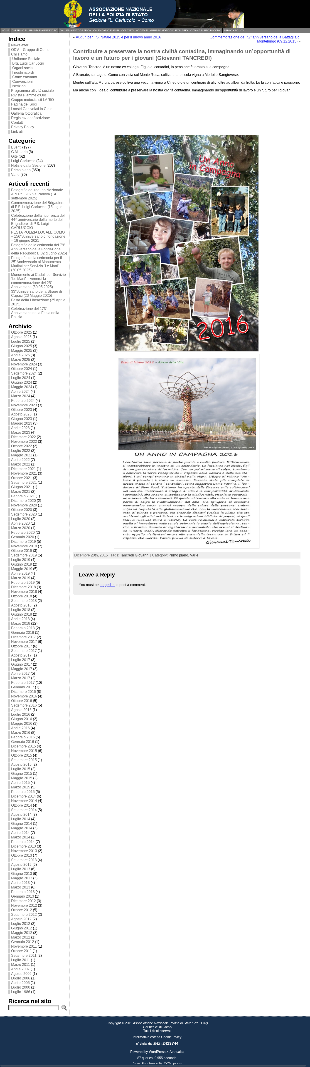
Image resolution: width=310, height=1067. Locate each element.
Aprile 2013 (20, 883)
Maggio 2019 (21, 569)
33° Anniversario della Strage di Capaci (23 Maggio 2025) (36, 293)
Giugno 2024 (21, 382)
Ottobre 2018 (21, 596)
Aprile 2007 (20, 969)
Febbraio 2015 (23, 792)
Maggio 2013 (21, 878)
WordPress (157, 1052)
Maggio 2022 (21, 455)
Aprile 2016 (20, 728)
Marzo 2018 (20, 623)
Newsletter (19, 45)
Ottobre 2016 (21, 701)
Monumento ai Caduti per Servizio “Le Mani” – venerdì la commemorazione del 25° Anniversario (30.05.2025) (38, 281)
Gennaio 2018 (22, 632)
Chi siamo (19, 54)
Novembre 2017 (24, 642)
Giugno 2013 (21, 874)
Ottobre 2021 (21, 478)
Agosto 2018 (21, 605)
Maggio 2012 (21, 933)
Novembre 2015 (24, 751)
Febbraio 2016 (23, 737)
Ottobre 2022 (21, 446)
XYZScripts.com (173, 1063)
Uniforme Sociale (26, 59)
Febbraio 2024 (23, 401)
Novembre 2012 (24, 905)
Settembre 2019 (24, 555)
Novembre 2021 (24, 473)
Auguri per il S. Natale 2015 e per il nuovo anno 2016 (118, 37)
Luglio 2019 (20, 560)
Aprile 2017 (20, 673)
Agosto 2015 (21, 764)
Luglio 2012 (20, 924)
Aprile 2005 (20, 983)
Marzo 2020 (20, 528)
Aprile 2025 (20, 355)
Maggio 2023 (21, 423)
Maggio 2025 (21, 350)
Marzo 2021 (20, 491)
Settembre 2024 (24, 373)
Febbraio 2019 (23, 582)
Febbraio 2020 (23, 532)
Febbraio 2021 (23, 496)
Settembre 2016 (24, 705)
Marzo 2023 (20, 432)
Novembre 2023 (24, 405)
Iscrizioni (19, 86)
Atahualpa (177, 1052)
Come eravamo (24, 77)
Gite (14, 156)
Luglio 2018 (20, 610)
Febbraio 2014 (23, 842)
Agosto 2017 (21, 655)
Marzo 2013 (20, 887)
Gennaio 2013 (22, 896)
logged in (107, 585)
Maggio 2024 (21, 387)
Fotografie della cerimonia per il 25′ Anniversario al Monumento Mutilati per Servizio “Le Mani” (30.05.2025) (36, 264)
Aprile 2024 (20, 391)
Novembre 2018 (24, 592)
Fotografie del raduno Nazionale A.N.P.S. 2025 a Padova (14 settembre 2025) (37, 194)
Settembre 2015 (24, 760)
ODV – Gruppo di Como (30, 50)
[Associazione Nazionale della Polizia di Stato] (155, 14)
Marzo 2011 (20, 964)
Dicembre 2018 (23, 587)
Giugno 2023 (21, 419)
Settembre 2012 (24, 914)
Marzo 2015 (20, 787)
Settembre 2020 (24, 514)
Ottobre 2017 (21, 646)
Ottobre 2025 (21, 332)
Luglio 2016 (20, 714)
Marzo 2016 (20, 733)
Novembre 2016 (24, 696)
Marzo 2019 (20, 578)
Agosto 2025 (21, 337)
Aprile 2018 (20, 619)
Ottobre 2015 (21, 755)
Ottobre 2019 (21, 551)
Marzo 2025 (20, 360)
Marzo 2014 (20, 837)
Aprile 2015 (20, 783)
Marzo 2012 (20, 937)
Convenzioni (22, 81)
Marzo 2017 (20, 678)
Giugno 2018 (21, 614)
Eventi (16, 147)
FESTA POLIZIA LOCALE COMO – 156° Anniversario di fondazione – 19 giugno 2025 (38, 236)
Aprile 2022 (20, 460)
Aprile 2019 (20, 573)
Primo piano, (179, 555)
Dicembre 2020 (23, 501)
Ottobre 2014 (21, 805)
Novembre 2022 (24, 441)
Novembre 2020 (24, 505)
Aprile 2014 (20, 833)
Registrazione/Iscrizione (30, 118)
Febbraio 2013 (23, 892)
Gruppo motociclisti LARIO (32, 100)
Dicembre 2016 (23, 692)
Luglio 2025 (20, 341)
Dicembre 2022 (23, 437)
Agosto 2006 (21, 974)
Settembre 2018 (24, 601)
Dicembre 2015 (23, 746)
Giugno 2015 (21, 773)
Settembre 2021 (24, 482)
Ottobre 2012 (21, 910)
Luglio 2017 (20, 660)
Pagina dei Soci (24, 104)
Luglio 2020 (20, 519)
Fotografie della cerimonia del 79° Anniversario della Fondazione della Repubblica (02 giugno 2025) (39, 249)
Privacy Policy (22, 127)
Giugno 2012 (21, 928)
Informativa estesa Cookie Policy (157, 1037)
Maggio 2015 (21, 778)
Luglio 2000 (20, 987)
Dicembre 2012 (23, 901)
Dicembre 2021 (23, 469)
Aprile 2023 (20, 428)
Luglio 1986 (20, 992)
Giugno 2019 (21, 564)
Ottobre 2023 (21, 410)
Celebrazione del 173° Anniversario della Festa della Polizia (35, 313)
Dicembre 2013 (23, 846)
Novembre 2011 (24, 946)
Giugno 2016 (21, 719)
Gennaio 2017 (22, 687)
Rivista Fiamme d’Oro (28, 95)
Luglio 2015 (20, 769)
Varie (15, 174)
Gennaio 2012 (22, 942)
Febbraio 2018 (23, 628)
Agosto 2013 (21, 864)
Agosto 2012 (21, 919)
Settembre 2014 (24, 810)
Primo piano (21, 170)
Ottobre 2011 (21, 951)
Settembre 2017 (24, 651)
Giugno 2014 (21, 823)
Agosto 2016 (21, 710)
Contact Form (140, 1063)
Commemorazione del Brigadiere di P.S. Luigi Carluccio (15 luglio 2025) (37, 207)
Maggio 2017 (21, 669)
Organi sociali (23, 68)
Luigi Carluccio (23, 161)
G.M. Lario (19, 152)
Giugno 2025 (21, 346)
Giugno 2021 (21, 487)
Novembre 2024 (24, 364)
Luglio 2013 (20, 869)
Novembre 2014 (24, 801)
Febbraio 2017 (23, 682)
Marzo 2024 (20, 396)
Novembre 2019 (24, 546)
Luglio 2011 (20, 960)
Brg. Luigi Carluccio (28, 63)
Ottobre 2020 (21, 510)
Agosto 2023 (21, 414)
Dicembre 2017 (23, 637)
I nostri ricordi (23, 72)
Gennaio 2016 (22, 742)
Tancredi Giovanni (134, 555)
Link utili (18, 131)
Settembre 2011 (24, 955)
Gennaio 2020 (22, 537)
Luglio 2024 (20, 378)
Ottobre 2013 (21, 855)
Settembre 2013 (24, 860)
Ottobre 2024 (21, 369)
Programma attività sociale (32, 91)
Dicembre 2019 (23, 542)
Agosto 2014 (21, 814)
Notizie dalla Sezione (28, 165)
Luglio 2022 (20, 451)
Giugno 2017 (21, 664)
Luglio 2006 (20, 978)
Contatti (17, 122)
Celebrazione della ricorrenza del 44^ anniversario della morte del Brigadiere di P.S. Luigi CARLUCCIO (38, 222)
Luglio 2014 (20, 819)
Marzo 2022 (20, 464)
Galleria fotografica (26, 113)
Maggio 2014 (21, 828)
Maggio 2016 (21, 723)
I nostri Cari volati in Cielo (31, 109)
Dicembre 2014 (23, 796)
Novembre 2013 (24, 851)
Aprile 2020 (20, 523)
